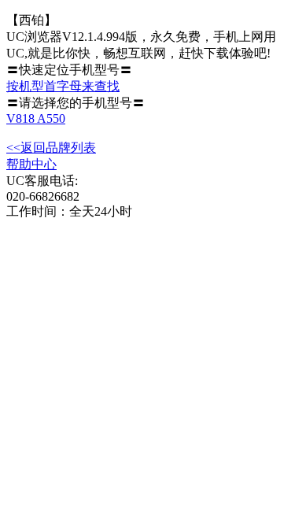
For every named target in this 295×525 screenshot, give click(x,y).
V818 (21, 118)
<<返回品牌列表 (51, 147)
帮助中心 (31, 164)
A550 (51, 118)
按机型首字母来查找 (63, 86)
